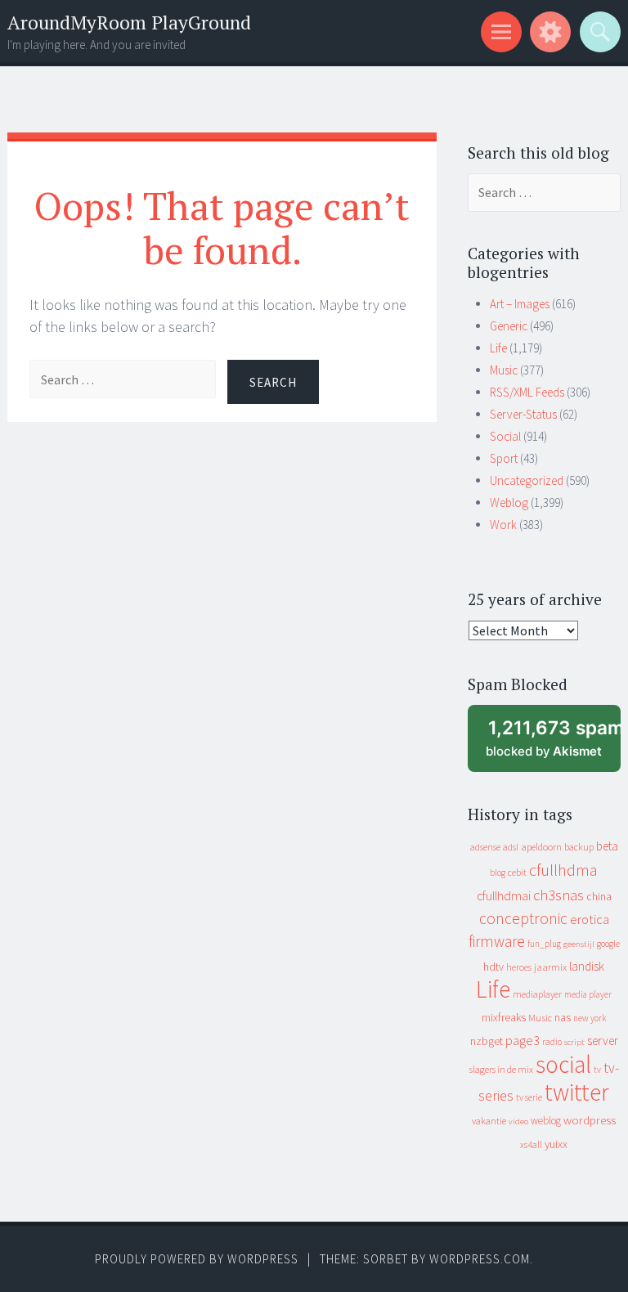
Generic (508, 326)
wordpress (589, 1120)
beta (607, 846)
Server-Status (523, 414)
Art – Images (520, 304)
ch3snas (558, 895)
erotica (589, 919)
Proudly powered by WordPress (196, 1259)
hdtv (493, 966)
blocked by (553, 744)
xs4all (531, 1144)
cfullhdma (563, 869)
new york (589, 1018)
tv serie (529, 1097)
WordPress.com (479, 1259)
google (608, 943)
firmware (497, 941)
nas (562, 1017)
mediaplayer (537, 994)
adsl (510, 847)
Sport (504, 458)
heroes (519, 967)
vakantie (489, 1121)
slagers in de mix (501, 1069)
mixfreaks (504, 1017)
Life (498, 348)
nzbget (486, 1041)
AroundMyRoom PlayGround (129, 22)
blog (497, 872)
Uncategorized (526, 480)
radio (552, 1042)
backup (579, 847)
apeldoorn (541, 847)
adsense (485, 847)
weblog (546, 1121)
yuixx (556, 1144)
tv (597, 1069)
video (518, 1121)
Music (504, 370)
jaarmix (550, 967)
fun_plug (544, 943)
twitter (577, 1092)
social (563, 1064)
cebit (517, 872)
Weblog (509, 502)
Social (505, 436)
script (574, 1042)
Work (503, 524)
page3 (522, 1040)
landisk (586, 966)
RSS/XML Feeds (527, 392)
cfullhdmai (504, 896)
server (602, 1040)
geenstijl (578, 944)
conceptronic (523, 918)
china (599, 897)
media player (588, 994)
